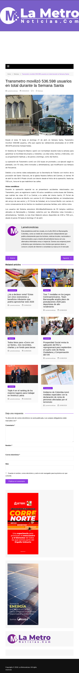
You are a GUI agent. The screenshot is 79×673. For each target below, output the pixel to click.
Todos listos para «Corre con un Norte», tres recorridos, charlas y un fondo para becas (21, 344)
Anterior (12, 258)
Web (7, 464)
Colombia (47, 338)
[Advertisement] (39, 48)
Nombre (8, 445)
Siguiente (66, 258)
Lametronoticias (12, 91)
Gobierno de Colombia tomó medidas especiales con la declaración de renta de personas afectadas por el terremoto (56, 397)
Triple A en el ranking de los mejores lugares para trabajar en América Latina (21, 393)
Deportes (47, 290)
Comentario (10, 425)
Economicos (12, 290)
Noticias (40, 91)
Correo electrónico (12, 455)
